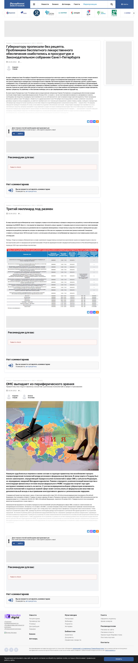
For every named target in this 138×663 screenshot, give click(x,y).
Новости (45, 4)
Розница (32, 624)
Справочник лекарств (73, 640)
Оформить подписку (108, 619)
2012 (33, 43)
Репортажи (69, 619)
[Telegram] (88, 121)
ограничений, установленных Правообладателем (88, 648)
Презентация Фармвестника (111, 635)
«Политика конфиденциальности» (11, 622)
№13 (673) (40, 43)
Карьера (32, 629)
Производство (34, 621)
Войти (125, 4)
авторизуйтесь (31, 191)
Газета (77, 4)
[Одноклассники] (97, 121)
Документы (69, 637)
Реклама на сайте (107, 630)
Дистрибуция (34, 626)
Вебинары (68, 621)
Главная (8, 43)
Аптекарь (66, 4)
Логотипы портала (107, 637)
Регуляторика (34, 619)
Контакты (105, 642)
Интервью (68, 626)
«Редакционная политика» (12, 629)
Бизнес (55, 4)
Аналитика (69, 635)
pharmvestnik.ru (110, 650)
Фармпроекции (90, 4)
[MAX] (91, 121)
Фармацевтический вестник (21, 43)
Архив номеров (106, 621)
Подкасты (68, 624)
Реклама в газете (107, 632)
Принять (119, 659)
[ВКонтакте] (94, 121)
